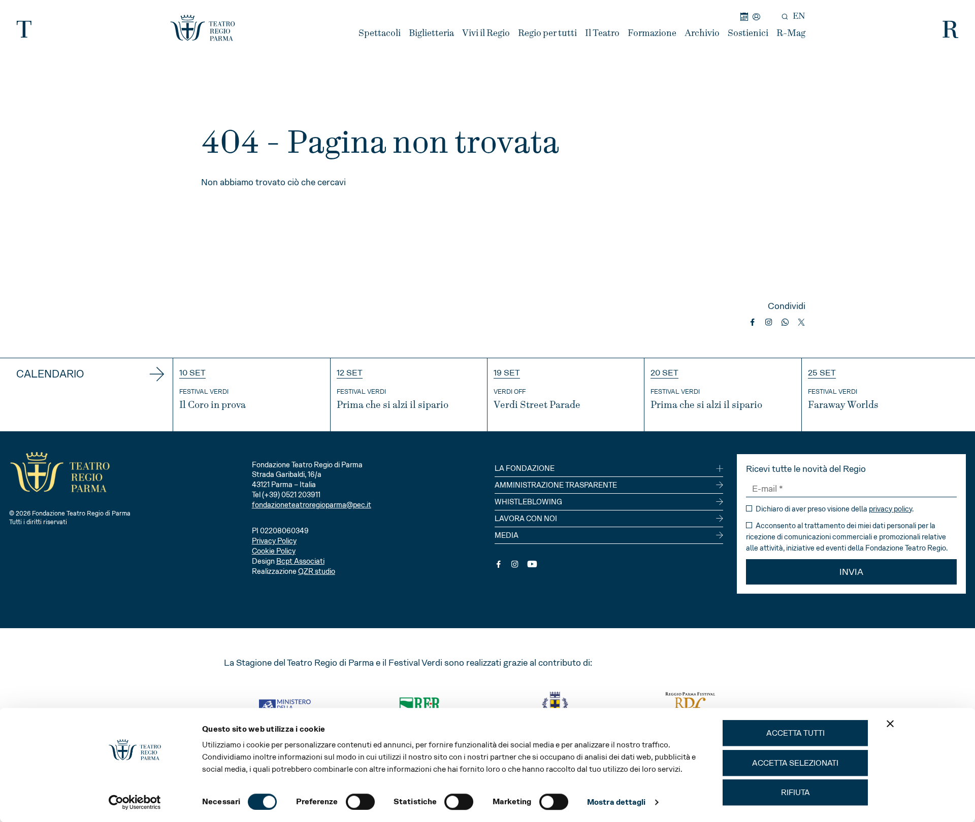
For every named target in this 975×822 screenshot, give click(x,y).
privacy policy (890, 508)
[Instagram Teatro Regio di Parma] (515, 564)
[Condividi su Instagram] (769, 322)
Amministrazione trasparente (556, 485)
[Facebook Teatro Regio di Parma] (499, 564)
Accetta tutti (795, 733)
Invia (851, 571)
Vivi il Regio (486, 33)
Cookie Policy (274, 551)
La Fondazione (525, 468)
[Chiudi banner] (890, 723)
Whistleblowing (528, 501)
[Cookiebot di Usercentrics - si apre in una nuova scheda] (134, 802)
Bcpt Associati (300, 561)
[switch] (360, 802)
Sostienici (748, 33)
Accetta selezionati (795, 763)
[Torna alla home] (203, 28)
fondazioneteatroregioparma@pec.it (311, 504)
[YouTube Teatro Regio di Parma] (532, 564)
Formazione (652, 33)
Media (506, 535)
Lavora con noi (526, 518)
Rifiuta (795, 792)
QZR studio (316, 571)
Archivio (702, 33)
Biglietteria (431, 33)
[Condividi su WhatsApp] (785, 322)
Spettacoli (380, 33)
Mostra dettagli (616, 802)
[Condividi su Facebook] (753, 322)
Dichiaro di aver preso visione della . (834, 508)
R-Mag (790, 33)
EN (799, 16)
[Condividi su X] (801, 322)
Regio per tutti (547, 33)
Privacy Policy (274, 540)
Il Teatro (602, 33)
